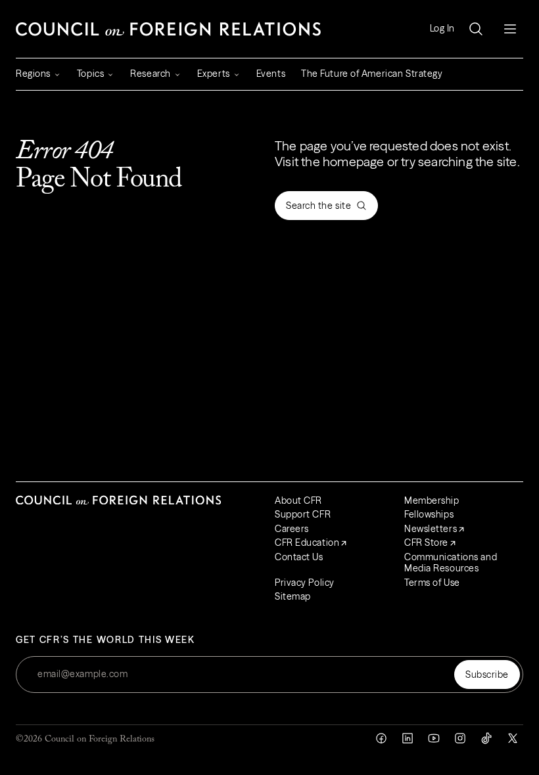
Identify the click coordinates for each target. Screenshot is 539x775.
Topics (90, 73)
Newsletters (430, 529)
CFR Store (426, 542)
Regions (33, 73)
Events (270, 73)
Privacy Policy (305, 582)
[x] (512, 738)
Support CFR (303, 514)
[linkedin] (407, 738)
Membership (431, 500)
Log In (442, 28)
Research (150, 73)
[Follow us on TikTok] (486, 738)
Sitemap (293, 596)
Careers (292, 529)
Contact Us (299, 557)
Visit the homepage (330, 161)
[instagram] (460, 738)
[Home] (168, 29)
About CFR (298, 500)
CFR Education (307, 542)
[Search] (476, 29)
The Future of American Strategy (371, 73)
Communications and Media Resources (450, 563)
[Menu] (510, 29)
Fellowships (429, 514)
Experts (213, 73)
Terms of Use (432, 582)
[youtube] (433, 738)
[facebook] (381, 738)
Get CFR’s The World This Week (105, 640)
